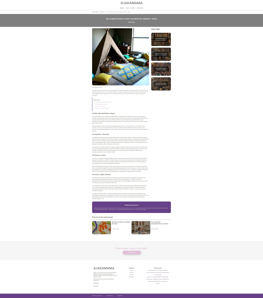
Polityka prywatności (97, 295)
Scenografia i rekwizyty (102, 104)
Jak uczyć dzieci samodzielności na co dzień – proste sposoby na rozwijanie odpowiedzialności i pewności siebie (160, 223)
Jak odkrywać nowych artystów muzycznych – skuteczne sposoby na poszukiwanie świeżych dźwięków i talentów (161, 39)
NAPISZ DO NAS (131, 252)
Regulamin (119, 295)
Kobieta (122, 8)
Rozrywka (140, 8)
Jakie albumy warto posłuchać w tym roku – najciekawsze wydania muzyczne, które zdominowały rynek (161, 83)
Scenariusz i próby (100, 106)
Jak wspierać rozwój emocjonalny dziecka (157, 270)
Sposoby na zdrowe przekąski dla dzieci (121, 223)
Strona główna (95, 12)
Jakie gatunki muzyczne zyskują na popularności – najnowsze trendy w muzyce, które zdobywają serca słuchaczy (161, 54)
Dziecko (133, 8)
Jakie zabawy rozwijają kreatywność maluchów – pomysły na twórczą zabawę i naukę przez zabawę (157, 281)
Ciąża (127, 8)
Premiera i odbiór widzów (102, 108)
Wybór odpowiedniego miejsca (104, 102)
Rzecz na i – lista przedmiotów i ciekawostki (157, 277)
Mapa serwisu (109, 295)
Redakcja (96, 283)
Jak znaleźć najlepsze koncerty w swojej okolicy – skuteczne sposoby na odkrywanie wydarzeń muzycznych (161, 69)
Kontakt (95, 286)
